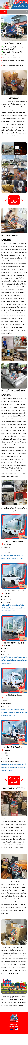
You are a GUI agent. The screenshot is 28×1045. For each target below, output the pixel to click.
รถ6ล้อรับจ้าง (9, 130)
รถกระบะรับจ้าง (13, 127)
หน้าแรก (3, 12)
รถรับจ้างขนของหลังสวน (10, 101)
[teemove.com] (13, 1022)
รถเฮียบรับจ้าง (18, 130)
